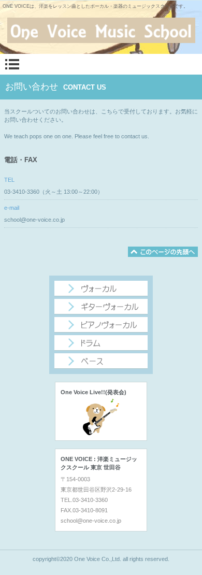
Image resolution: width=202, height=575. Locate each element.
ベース (101, 361)
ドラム (101, 343)
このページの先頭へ (163, 252)
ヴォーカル (101, 288)
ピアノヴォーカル (101, 325)
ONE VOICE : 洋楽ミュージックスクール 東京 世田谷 (101, 31)
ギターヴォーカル (101, 306)
